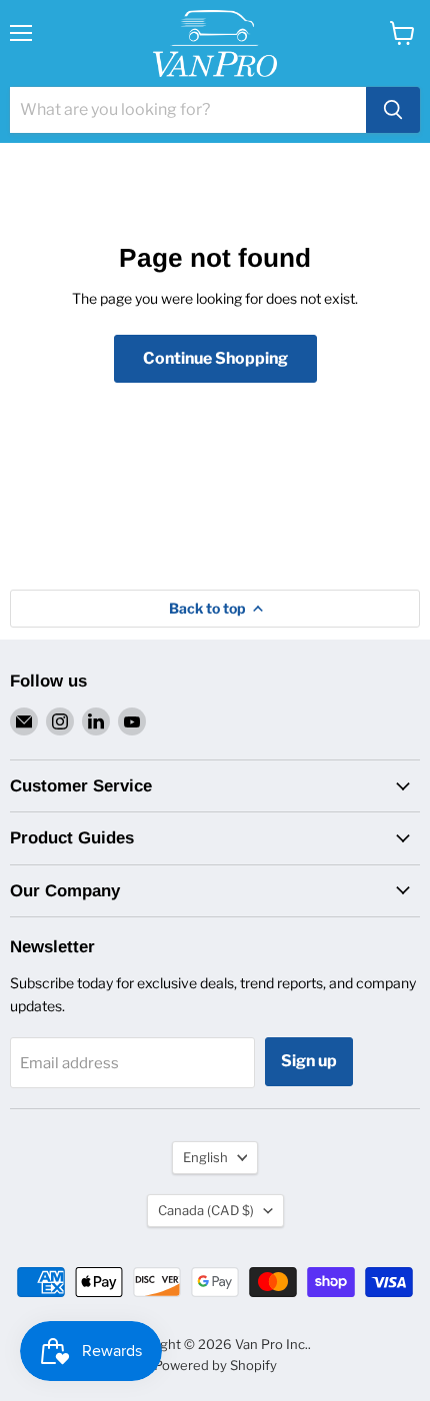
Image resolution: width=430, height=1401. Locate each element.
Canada (206, 1210)
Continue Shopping (215, 358)
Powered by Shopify (215, 1365)
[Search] (393, 110)
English (205, 1157)
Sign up (309, 1060)
